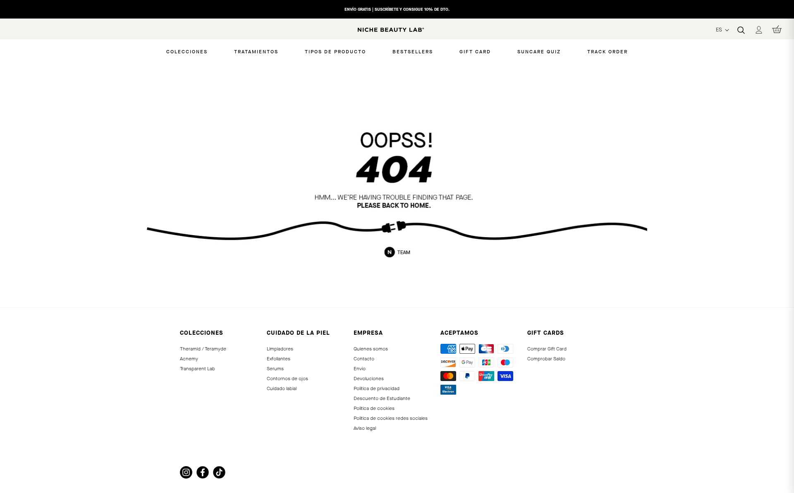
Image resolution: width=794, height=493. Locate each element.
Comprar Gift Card (547, 348)
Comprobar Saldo (546, 358)
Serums (275, 368)
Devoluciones (369, 378)
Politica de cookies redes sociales (391, 418)
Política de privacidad (376, 388)
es (720, 29)
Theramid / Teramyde (203, 348)
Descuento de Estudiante (382, 398)
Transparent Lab (197, 368)
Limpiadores (280, 348)
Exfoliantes (278, 358)
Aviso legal (365, 428)
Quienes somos (371, 348)
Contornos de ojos (287, 378)
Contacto (364, 358)
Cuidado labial (282, 388)
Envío (360, 368)
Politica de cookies (374, 408)
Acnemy (189, 358)
